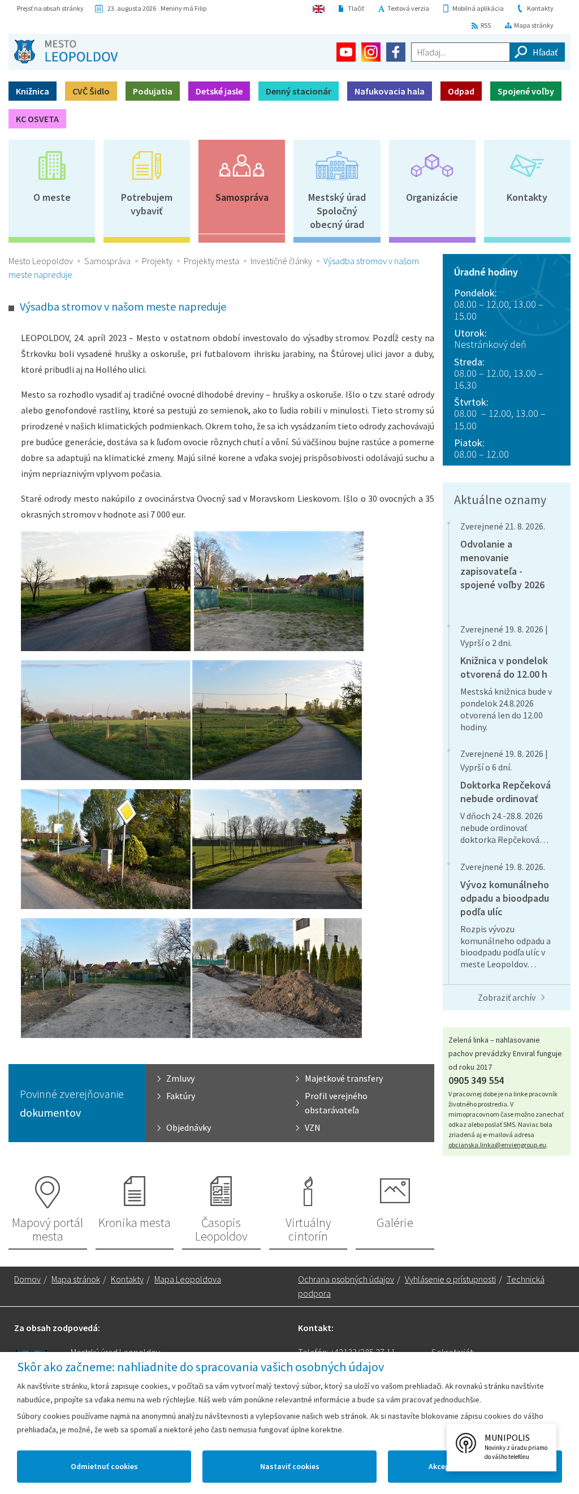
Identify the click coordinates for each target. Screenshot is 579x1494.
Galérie (395, 1222)
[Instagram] (371, 52)
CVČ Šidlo (91, 91)
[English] (319, 8)
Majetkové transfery (344, 1078)
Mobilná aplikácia (478, 8)
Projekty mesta (211, 260)
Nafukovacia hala (390, 91)
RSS (486, 25)
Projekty (157, 260)
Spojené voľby (526, 91)
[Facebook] (395, 52)
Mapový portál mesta (47, 1229)
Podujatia (152, 91)
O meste (52, 197)
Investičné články (281, 260)
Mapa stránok (75, 1279)
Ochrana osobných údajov (346, 1279)
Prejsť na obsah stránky (50, 8)
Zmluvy (180, 1078)
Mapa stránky (534, 25)
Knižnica (32, 91)
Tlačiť (356, 8)
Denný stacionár (298, 91)
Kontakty (540, 8)
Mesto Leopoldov (40, 260)
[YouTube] (346, 52)
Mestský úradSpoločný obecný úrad (337, 211)
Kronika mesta (134, 1222)
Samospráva (242, 197)
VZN (313, 1127)
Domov (27, 1279)
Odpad (461, 91)
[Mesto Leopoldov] (66, 51)
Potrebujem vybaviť (146, 204)
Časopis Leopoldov (221, 1229)
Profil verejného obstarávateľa (336, 1103)
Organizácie (432, 197)
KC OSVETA (37, 118)
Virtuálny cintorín (308, 1229)
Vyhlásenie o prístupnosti (450, 1279)
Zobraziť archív (506, 997)
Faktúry (180, 1095)
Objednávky (188, 1127)
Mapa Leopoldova (187, 1279)
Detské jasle (219, 91)
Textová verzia (408, 8)
